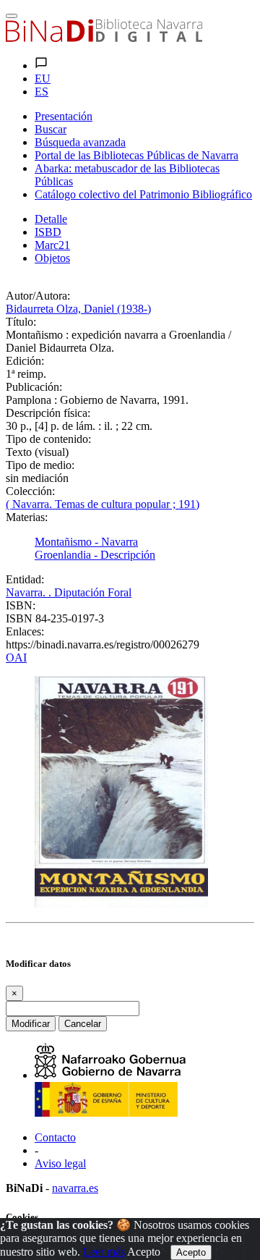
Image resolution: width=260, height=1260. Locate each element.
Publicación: (34, 387)
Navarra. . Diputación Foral (68, 592)
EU (43, 78)
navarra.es (75, 1188)
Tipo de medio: (40, 465)
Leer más (104, 1252)
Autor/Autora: (38, 295)
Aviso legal (60, 1163)
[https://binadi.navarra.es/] (104, 38)
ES (41, 91)
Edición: (25, 361)
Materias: (27, 517)
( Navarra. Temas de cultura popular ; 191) (102, 504)
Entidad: (25, 579)
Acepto (143, 1252)
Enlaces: (25, 631)
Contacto (55, 1137)
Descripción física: (48, 413)
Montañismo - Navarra (86, 542)
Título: (21, 322)
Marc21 (52, 245)
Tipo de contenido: (48, 439)
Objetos (52, 258)
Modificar (31, 1023)
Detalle (51, 219)
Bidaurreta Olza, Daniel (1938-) (78, 309)
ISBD (48, 232)
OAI (16, 657)
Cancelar (82, 1023)
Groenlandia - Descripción (95, 555)
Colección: (30, 491)
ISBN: (20, 605)
